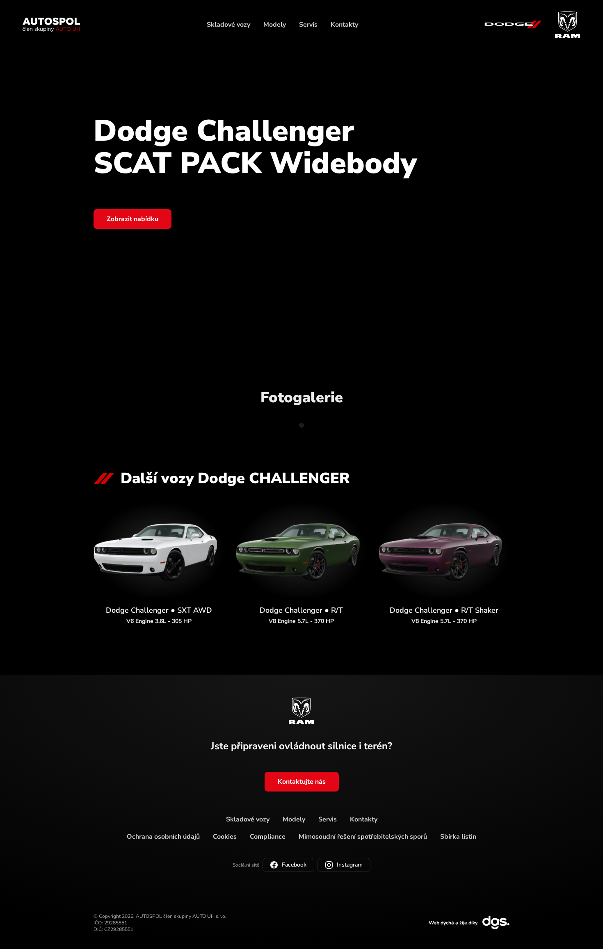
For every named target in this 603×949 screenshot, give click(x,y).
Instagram (350, 865)
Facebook (294, 865)
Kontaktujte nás (302, 781)
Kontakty (344, 24)
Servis (308, 24)
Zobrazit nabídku (132, 219)
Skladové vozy (228, 24)
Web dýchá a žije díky (453, 922)
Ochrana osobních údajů (163, 836)
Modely (274, 24)
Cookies (225, 836)
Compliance (268, 836)
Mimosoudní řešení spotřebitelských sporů (363, 836)
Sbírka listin (458, 836)
